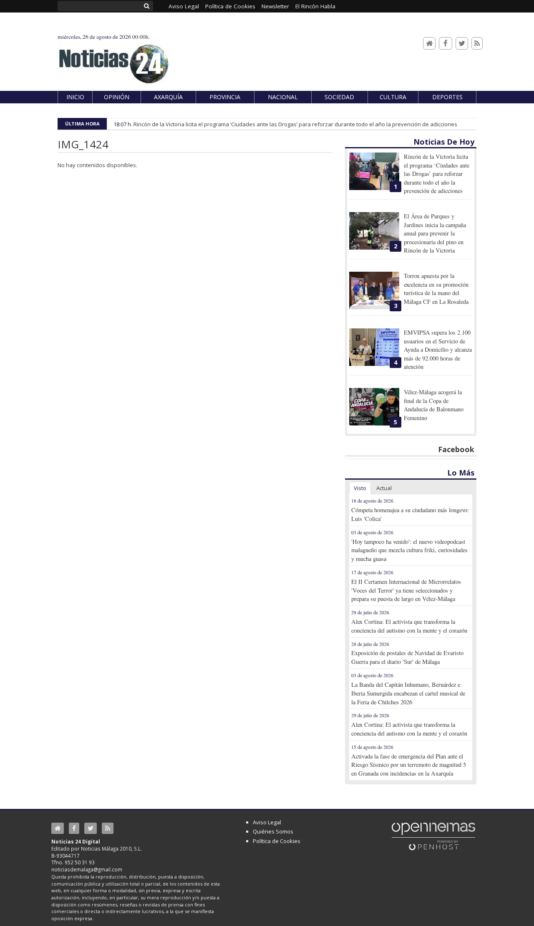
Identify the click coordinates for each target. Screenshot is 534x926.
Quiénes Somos (273, 831)
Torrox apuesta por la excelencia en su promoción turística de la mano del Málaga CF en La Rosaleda (436, 288)
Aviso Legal (267, 822)
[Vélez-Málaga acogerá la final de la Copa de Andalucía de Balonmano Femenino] (374, 406)
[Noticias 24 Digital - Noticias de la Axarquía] (113, 60)
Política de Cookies (276, 841)
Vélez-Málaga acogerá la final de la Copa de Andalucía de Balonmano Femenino (433, 404)
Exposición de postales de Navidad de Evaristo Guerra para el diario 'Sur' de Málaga (407, 657)
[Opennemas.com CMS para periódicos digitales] (433, 836)
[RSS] (477, 43)
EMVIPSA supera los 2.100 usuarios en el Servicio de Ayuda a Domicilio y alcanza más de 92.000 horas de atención (438, 349)
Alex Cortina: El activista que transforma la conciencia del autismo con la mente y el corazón (409, 626)
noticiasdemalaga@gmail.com (86, 869)
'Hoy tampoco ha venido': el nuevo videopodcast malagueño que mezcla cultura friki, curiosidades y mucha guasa (409, 550)
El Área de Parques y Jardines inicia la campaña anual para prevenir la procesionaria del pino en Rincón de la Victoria (435, 233)
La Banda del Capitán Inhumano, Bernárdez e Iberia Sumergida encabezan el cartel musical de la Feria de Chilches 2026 (408, 693)
